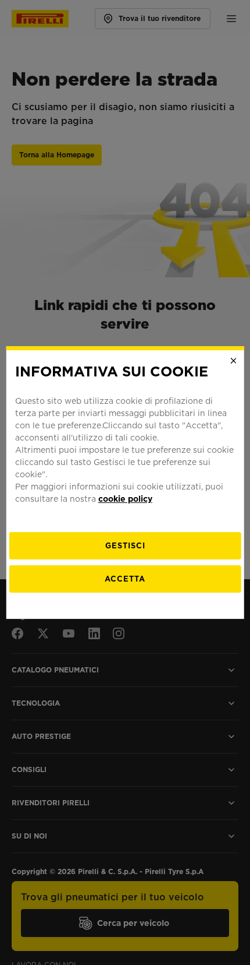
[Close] (233, 360)
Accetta (125, 579)
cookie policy (125, 498)
